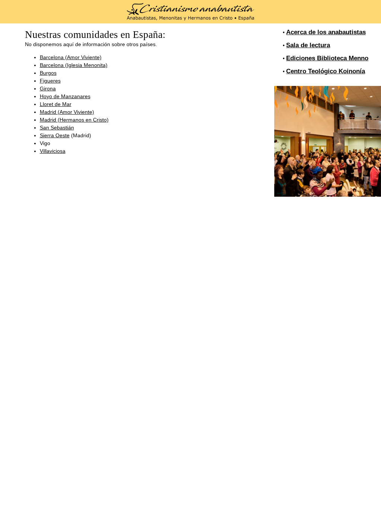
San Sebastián (57, 128)
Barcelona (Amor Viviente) (71, 57)
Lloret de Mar (55, 104)
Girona (48, 88)
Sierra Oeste (55, 135)
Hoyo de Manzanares (65, 96)
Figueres (50, 81)
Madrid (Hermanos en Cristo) (74, 120)
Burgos (48, 73)
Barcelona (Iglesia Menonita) (74, 65)
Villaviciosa (52, 151)
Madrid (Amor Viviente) (67, 112)
